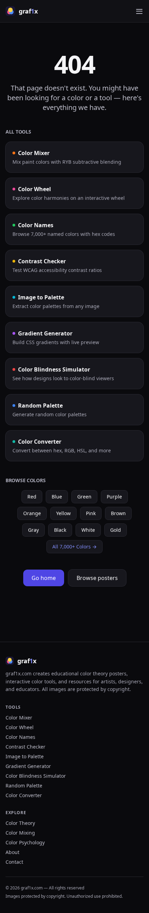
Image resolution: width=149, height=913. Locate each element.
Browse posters (97, 578)
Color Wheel (20, 727)
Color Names (20, 737)
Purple (114, 496)
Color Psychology (25, 842)
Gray (33, 530)
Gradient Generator (28, 766)
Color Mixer (19, 717)
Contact (14, 862)
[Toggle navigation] (139, 11)
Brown (118, 513)
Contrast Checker (25, 746)
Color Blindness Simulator (36, 776)
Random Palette (24, 785)
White (88, 530)
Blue (57, 496)
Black (60, 530)
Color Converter (24, 795)
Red (31, 496)
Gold (115, 530)
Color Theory (20, 823)
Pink (91, 513)
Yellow (63, 513)
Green (84, 496)
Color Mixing (20, 832)
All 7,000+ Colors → (74, 546)
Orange (32, 513)
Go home (44, 578)
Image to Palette (25, 756)
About (12, 852)
